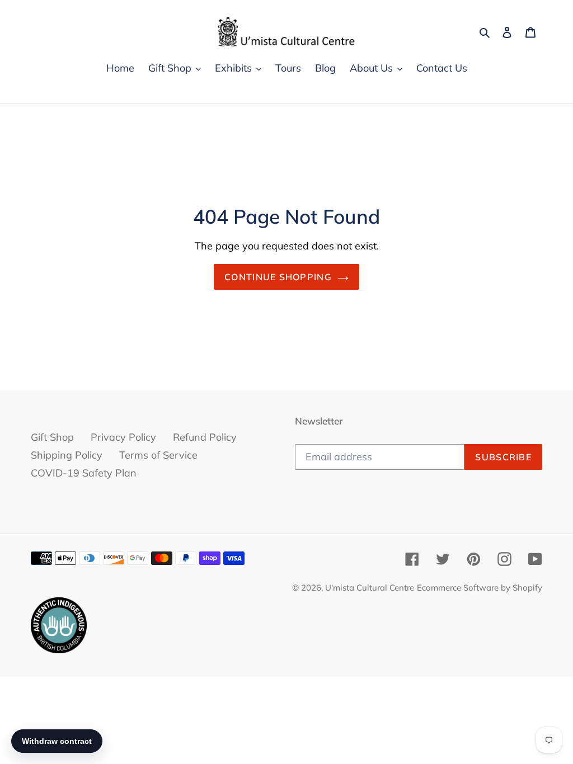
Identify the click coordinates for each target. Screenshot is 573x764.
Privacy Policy (123, 437)
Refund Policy (205, 437)
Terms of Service (158, 455)
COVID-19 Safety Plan (84, 472)
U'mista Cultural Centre (369, 587)
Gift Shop (52, 437)
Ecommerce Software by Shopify (479, 587)
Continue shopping (278, 276)
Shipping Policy (66, 455)
